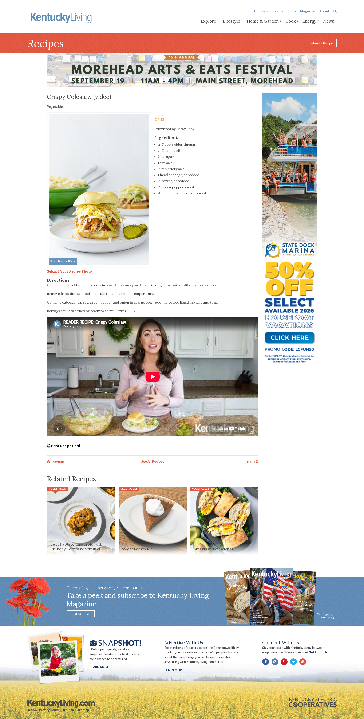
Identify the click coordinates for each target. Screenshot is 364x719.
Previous (57, 461)
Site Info (68, 710)
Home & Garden (263, 21)
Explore (208, 21)
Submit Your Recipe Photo (69, 271)
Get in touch (318, 652)
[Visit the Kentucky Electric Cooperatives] (313, 702)
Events (278, 11)
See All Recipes (152, 461)
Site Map (82, 710)
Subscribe (81, 614)
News (328, 21)
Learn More (99, 667)
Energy (309, 21)
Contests (261, 11)
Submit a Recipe (321, 43)
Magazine (307, 11)
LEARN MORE (173, 670)
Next (251, 461)
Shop (292, 11)
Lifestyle (231, 21)
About (324, 11)
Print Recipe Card (65, 445)
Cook (290, 21)
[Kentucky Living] (62, 17)
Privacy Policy (49, 710)
